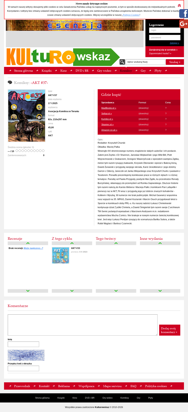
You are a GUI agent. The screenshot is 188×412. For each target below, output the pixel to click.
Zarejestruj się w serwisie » (163, 50)
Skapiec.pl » (107, 124)
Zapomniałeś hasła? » (160, 53)
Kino (75, 398)
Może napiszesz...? (33, 248)
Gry (138, 398)
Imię (10, 339)
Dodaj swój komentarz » (169, 330)
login (153, 30)
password (156, 37)
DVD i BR (90, 398)
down (28, 291)
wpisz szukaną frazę (137, 62)
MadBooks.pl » (108, 108)
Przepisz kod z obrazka (20, 363)
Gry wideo (107, 398)
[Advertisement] (75, 39)
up (28, 243)
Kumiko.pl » (107, 119)
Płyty (150, 398)
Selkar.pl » (106, 113)
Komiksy (124, 398)
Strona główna (42, 398)
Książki (61, 398)
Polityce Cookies (131, 15)
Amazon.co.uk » (109, 130)
